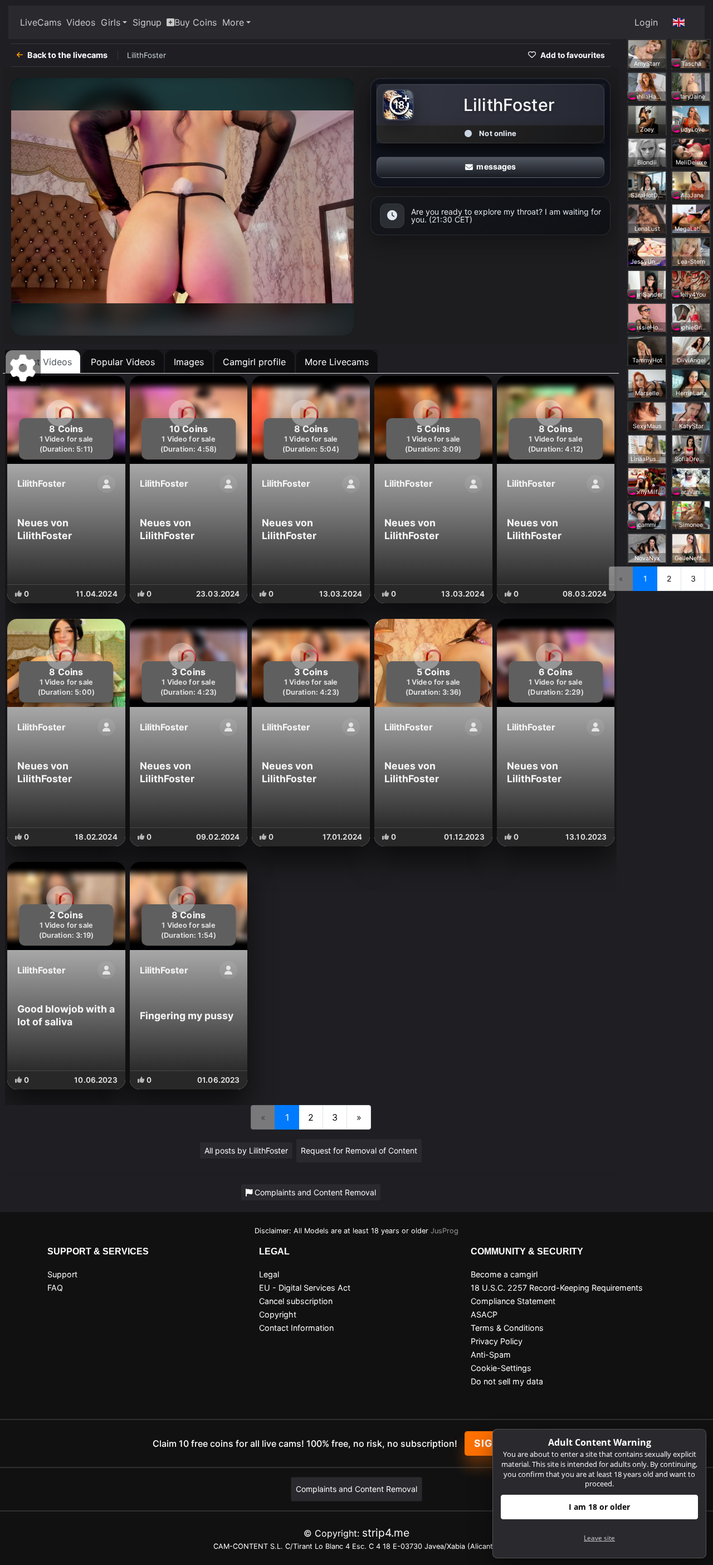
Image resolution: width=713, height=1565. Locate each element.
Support (62, 1274)
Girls (110, 22)
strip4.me (385, 1532)
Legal (269, 1274)
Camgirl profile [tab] (254, 361)
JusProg (444, 1231)
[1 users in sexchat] (647, 86)
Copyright (277, 1314)
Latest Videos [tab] (43, 361)
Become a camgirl (504, 1274)
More (233, 22)
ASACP (484, 1314)
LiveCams (40, 22)
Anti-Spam (491, 1354)
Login (646, 22)
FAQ (55, 1287)
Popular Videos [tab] (123, 361)
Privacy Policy (496, 1341)
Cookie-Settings (501, 1368)
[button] (679, 22)
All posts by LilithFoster (246, 1150)
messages (496, 166)
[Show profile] (106, 484)
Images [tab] (189, 361)
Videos (80, 22)
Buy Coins (195, 22)
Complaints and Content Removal (356, 1489)
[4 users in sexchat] (647, 53)
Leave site (599, 1538)
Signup (147, 22)
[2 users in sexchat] (691, 53)
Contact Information (296, 1328)
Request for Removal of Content (359, 1150)
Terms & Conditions (507, 1328)
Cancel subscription (296, 1301)
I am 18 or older (599, 1506)
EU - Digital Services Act (304, 1287)
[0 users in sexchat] (691, 86)
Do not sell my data (507, 1381)
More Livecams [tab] (337, 361)
